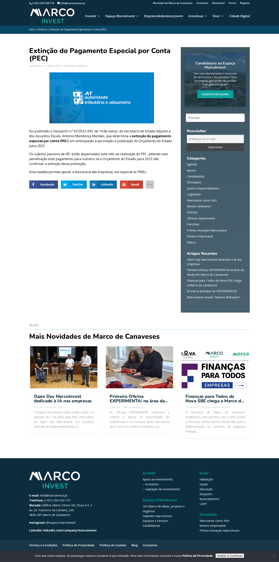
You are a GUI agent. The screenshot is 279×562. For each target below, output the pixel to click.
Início (32, 29)
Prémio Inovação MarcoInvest (207, 230)
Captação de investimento (162, 489)
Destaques (194, 182)
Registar (245, 3)
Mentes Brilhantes (199, 206)
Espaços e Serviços (155, 521)
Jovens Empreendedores (203, 188)
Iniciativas (195, 16)
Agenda (192, 164)
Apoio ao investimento (158, 479)
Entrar (232, 3)
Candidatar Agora (215, 94)
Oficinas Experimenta (201, 218)
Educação (206, 489)
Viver (216, 16)
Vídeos (191, 242)
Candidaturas (195, 176)
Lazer (203, 504)
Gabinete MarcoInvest (157, 516)
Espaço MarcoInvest (120, 16)
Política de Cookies (113, 545)
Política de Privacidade (78, 545)
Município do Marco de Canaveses (173, 3)
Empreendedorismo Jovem (163, 16)
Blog (135, 545)
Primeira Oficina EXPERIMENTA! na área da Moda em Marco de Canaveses (137, 398)
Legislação (70, 65)
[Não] (274, 556)
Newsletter (218, 3)
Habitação (206, 479)
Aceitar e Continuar (229, 555)
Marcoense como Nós (202, 200)
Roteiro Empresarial (200, 236)
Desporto (206, 494)
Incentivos (152, 484)
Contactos (202, 3)
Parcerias (193, 224)
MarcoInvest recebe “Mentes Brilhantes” (213, 297)
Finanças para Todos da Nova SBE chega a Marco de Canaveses (214, 398)
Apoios (191, 170)
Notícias (42, 29)
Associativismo (209, 499)
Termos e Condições (43, 545)
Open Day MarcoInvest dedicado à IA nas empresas (63, 398)
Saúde (204, 484)
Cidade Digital (239, 16)
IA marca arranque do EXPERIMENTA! (212, 291)
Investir (90, 16)
